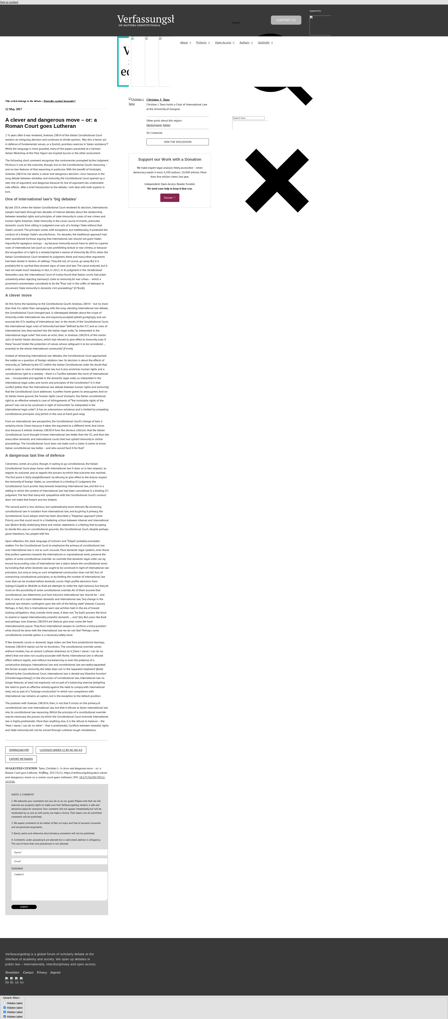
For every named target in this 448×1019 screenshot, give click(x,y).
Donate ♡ (170, 197)
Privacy (42, 972)
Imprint (55, 972)
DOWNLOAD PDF (19, 750)
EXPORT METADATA (21, 759)
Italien (166, 125)
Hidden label (15, 1003)
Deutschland (154, 125)
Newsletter (12, 972)
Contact (28, 972)
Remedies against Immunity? (60, 101)
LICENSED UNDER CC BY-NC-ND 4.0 (61, 750)
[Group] (154, 16)
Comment (17, 868)
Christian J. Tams (158, 99)
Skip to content (9, 2)
